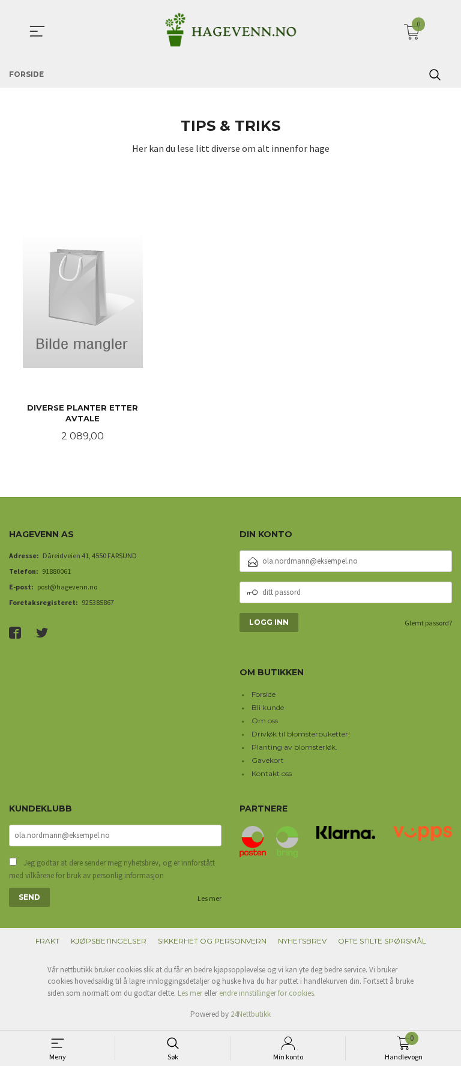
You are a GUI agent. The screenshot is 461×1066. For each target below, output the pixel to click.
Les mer (209, 898)
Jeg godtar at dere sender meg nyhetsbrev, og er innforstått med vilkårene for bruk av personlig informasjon (112, 869)
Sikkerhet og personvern (212, 940)
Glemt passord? (428, 622)
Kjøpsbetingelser (108, 940)
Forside (264, 694)
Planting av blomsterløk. (294, 746)
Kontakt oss (272, 773)
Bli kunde (268, 707)
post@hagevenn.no (67, 586)
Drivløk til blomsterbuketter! (301, 733)
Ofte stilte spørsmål (382, 940)
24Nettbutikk (250, 1014)
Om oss (265, 720)
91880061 (56, 571)
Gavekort (268, 760)
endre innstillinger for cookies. (267, 993)
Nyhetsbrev (302, 940)
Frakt (47, 940)
